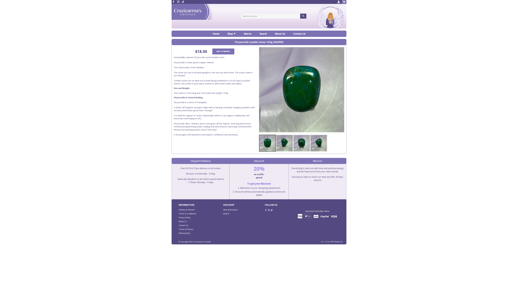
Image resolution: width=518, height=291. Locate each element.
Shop (230, 33)
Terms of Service (186, 229)
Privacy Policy (184, 217)
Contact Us (299, 33)
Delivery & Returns (187, 209)
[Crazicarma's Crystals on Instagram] (178, 1)
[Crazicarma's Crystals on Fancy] (183, 1)
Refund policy (184, 233)
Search (263, 33)
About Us (280, 33)
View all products (230, 209)
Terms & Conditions (187, 213)
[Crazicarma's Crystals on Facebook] (173, 1)
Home (216, 33)
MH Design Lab (336, 241)
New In (247, 33)
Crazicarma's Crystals (202, 241)
